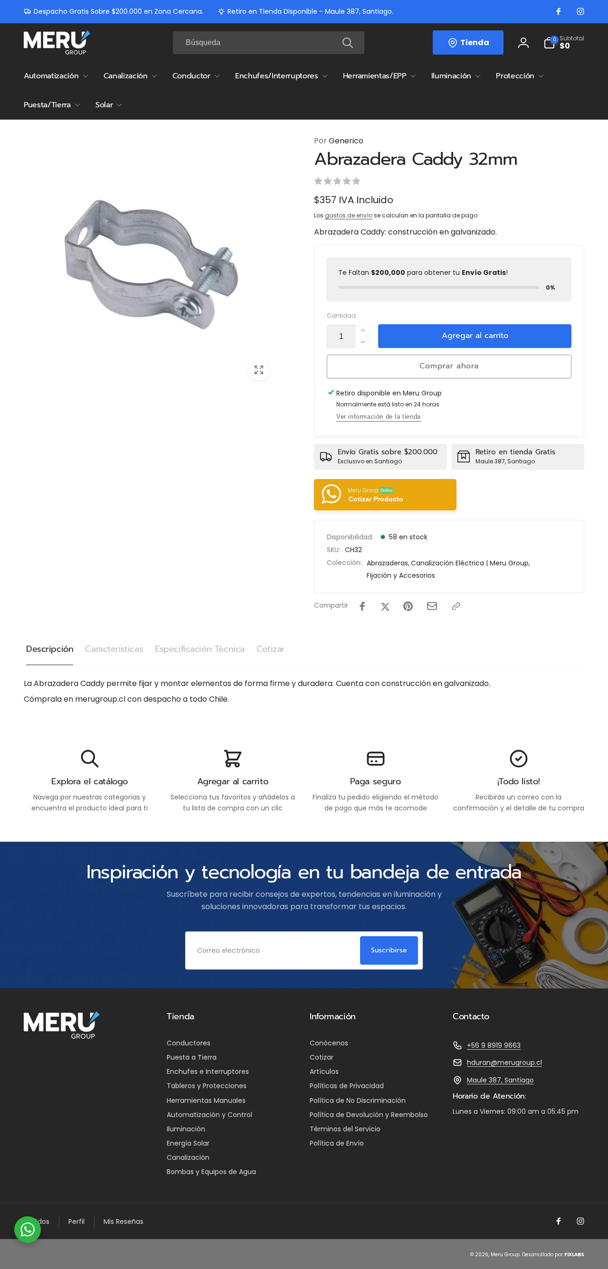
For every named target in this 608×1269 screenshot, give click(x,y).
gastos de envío (348, 215)
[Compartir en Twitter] (385, 606)
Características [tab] (114, 649)
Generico (338, 140)
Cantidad (341, 315)
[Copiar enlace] (456, 606)
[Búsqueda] (347, 42)
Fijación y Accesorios (401, 575)
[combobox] (268, 42)
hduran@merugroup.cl (504, 1062)
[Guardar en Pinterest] (408, 606)
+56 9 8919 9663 (494, 1045)
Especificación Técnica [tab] (200, 649)
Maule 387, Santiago (500, 1080)
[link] (113, 11)
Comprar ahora (448, 366)
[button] (563, 43)
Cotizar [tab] (270, 649)
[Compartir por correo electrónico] (432, 606)
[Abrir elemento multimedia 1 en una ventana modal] (150, 261)
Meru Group (505, 1254)
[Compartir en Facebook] (362, 606)
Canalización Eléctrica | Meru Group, (470, 563)
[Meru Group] (62, 1036)
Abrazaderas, (388, 563)
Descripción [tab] (49, 649)
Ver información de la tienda (378, 416)
